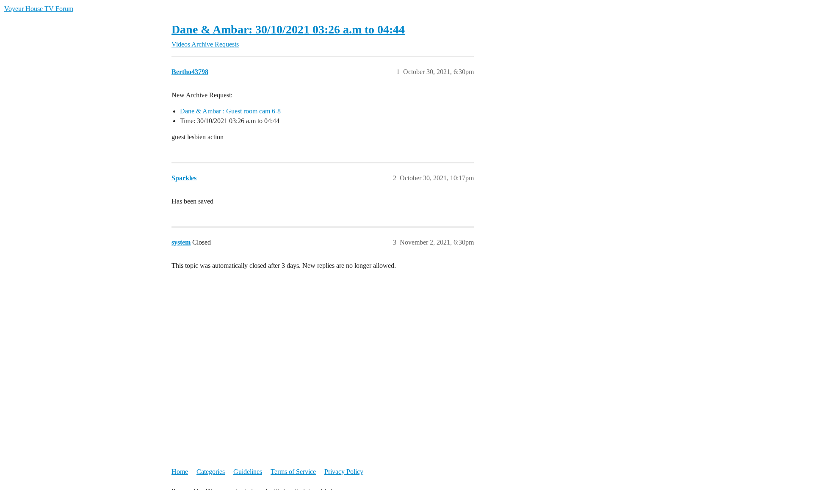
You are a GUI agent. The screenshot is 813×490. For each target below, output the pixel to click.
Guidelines (247, 471)
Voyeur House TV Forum (38, 8)
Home (179, 471)
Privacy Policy (343, 471)
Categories (210, 471)
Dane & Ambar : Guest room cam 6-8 (230, 111)
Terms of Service (293, 471)
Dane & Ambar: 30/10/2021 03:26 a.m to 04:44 (288, 29)
